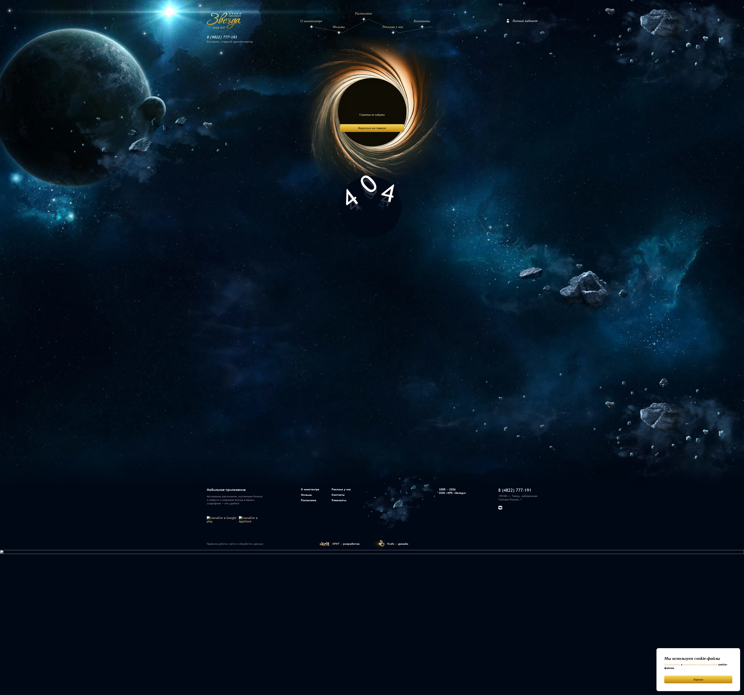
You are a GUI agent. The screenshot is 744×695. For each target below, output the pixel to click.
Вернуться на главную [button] (372, 128)
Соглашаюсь (672, 664)
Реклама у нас (392, 27)
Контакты (422, 21)
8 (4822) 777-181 (222, 37)
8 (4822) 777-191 (514, 490)
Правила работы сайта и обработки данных (235, 543)
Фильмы (339, 27)
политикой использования (700, 664)
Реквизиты (339, 500)
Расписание (363, 13)
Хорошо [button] (698, 679)
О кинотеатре (311, 21)
